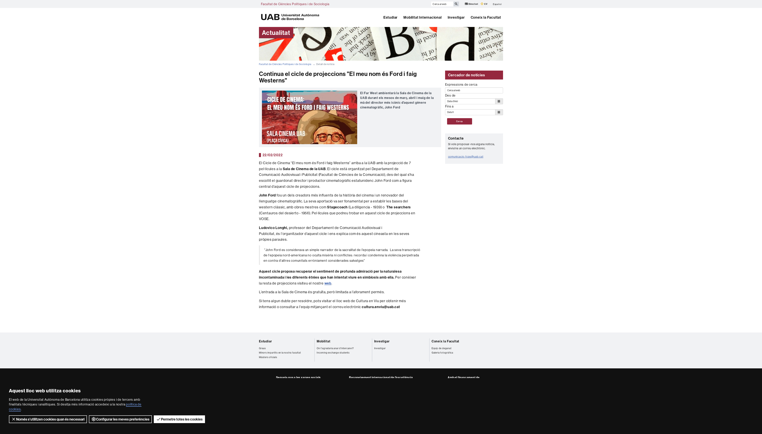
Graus (262, 348)
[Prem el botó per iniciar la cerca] (456, 4)
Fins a (449, 106)
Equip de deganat (442, 348)
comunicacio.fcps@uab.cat (465, 156)
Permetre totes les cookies (182, 419)
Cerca (459, 121)
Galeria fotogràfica (442, 352)
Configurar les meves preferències (122, 419)
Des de (450, 95)
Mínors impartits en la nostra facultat (280, 352)
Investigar (456, 17)
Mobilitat (323, 341)
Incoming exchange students (333, 352)
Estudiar (390, 17)
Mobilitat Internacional (422, 17)
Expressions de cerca (461, 84)
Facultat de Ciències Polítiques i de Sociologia (295, 4)
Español (497, 4)
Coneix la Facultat (486, 17)
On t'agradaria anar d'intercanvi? (335, 348)
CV (485, 4)
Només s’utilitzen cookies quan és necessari (50, 419)
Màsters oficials (268, 357)
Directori (473, 4)
